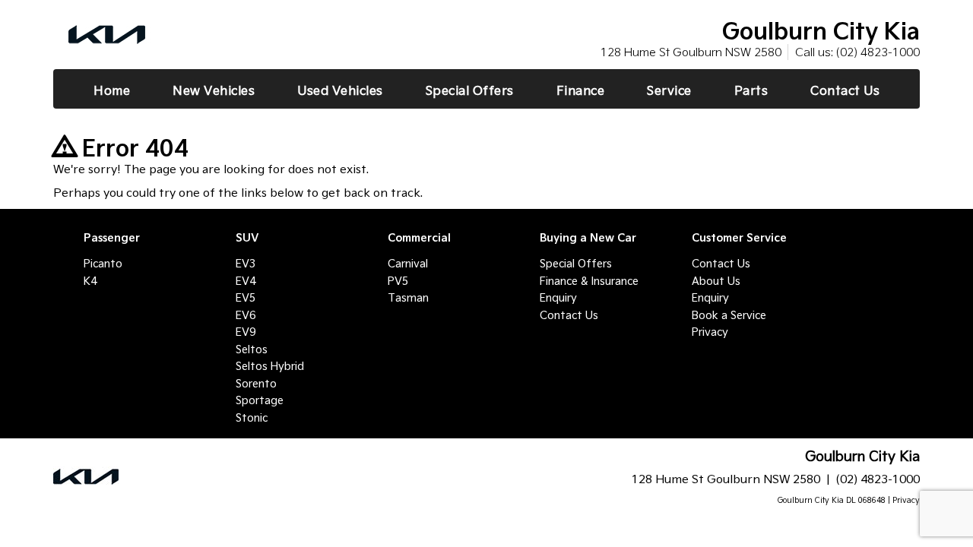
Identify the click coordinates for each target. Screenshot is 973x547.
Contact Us (569, 315)
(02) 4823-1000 (878, 52)
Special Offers (576, 263)
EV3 (245, 263)
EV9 (245, 332)
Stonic (252, 417)
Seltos (252, 349)
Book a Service (729, 315)
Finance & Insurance (589, 281)
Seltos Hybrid (270, 366)
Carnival (408, 263)
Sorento (256, 383)
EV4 (245, 281)
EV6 (245, 315)
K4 (90, 281)
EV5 (245, 297)
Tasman (408, 297)
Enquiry (558, 297)
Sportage (260, 400)
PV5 (398, 281)
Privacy (710, 332)
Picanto (103, 263)
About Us (716, 281)
